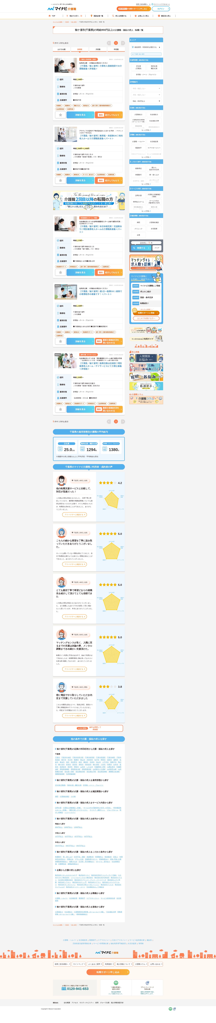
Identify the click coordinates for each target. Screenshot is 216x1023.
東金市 (62, 762)
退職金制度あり (73, 864)
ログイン (161, 9)
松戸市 (96, 760)
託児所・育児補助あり (86, 861)
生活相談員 (73, 898)
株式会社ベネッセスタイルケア (66, 875)
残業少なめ (73, 861)
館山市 (82, 760)
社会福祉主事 (111, 912)
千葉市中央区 (66, 757)
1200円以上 (78, 827)
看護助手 (82, 898)
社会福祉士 (68, 912)
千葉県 (75, 480)
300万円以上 (70, 846)
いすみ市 (90, 767)
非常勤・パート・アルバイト (93, 785)
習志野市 (74, 762)
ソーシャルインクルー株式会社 (82, 877)
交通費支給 (62, 864)
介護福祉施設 (64, 796)
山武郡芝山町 (112, 769)
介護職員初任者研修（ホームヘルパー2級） (89, 912)
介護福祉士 (59, 912)
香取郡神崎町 (64, 769)
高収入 (115, 857)
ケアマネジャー (104, 940)
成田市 (115, 760)
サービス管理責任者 (100, 943)
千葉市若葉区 (101, 757)
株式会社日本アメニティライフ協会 (104, 875)
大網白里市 (111, 767)
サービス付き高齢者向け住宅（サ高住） (97, 808)
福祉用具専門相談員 (118, 943)
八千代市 (105, 762)
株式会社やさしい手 (79, 882)
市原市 (92, 762)
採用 (96, 1003)
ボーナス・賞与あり (103, 861)
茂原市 (109, 760)
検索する (141, 248)
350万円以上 (80, 846)
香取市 (76, 767)
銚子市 (63, 760)
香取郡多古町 (75, 769)
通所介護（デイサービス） (78, 810)
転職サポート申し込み (108, 972)
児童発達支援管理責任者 (82, 943)
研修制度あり (104, 859)
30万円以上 (88, 836)
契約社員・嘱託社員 (74, 785)
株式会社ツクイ (84, 875)
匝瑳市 (70, 767)
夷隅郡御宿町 (60, 774)
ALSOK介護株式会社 (65, 880)
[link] (61, 49)
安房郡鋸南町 (71, 774)
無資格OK (108, 857)
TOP (53, 16)
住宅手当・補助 (79, 857)
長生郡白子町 (91, 771)
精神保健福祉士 (82, 914)
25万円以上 (78, 836)
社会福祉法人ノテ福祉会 (95, 887)
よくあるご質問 (94, 964)
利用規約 (108, 964)
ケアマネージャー (93, 898)
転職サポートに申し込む (133, 9)
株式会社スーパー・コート (75, 887)
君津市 (68, 764)
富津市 (74, 764)
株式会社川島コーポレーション (88, 885)
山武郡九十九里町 (99, 769)
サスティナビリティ (87, 1003)
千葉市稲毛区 (89, 757)
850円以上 (59, 827)
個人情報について (123, 964)
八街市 (103, 764)
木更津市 (90, 760)
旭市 (67, 762)
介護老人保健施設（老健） (72, 808)
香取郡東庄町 (86, 769)
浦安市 (81, 764)
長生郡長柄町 (102, 771)
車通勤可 (58, 857)
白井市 (115, 764)
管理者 (141, 943)
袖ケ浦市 (139, 54)
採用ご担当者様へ (61, 964)
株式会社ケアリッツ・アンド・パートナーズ (90, 880)
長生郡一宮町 (69, 771)
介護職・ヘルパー (61, 898)
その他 (73, 796)
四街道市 (88, 764)
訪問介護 (58, 808)
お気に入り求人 (143, 16)
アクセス (75, 1003)
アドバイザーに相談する (74, 515)
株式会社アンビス (107, 885)
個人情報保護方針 (117, 1003)
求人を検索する (120, 16)
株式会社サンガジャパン (67, 885)
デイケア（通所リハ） (98, 810)
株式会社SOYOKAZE (101, 877)
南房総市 (63, 767)
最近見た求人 (166, 16)
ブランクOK (79, 859)
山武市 (82, 767)
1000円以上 (68, 827)
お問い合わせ (155, 964)
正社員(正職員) (60, 785)
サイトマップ (78, 964)
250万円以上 (59, 846)
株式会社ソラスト (64, 882)
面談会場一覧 (98, 16)
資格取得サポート (91, 859)
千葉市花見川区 (77, 757)
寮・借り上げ (67, 857)
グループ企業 (104, 1003)
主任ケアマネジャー (119, 940)
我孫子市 (113, 762)
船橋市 (76, 760)
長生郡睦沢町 (80, 771)
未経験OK (90, 857)
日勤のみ (70, 859)
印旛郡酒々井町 (100, 767)
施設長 (149, 940)
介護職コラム (140, 964)
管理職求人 (99, 857)
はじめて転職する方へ (146, 318)
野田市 (103, 760)
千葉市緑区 (111, 757)
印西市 (109, 764)
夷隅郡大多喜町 (114, 771)
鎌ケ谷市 (61, 764)
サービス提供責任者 (108, 898)
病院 (56, 796)
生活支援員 (132, 943)
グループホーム (112, 810)
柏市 (80, 762)
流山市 (98, 762)
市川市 (70, 760)
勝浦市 (85, 762)
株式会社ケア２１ (94, 882)
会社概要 (67, 1003)
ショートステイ (70, 812)
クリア (157, 248)
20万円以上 (69, 836)
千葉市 (57, 757)
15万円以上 (59, 836)
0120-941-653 (78, 989)
